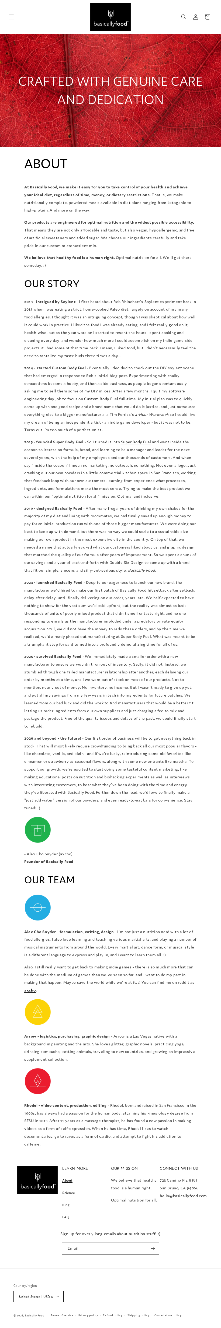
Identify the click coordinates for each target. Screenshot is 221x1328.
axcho (30, 990)
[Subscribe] (153, 1248)
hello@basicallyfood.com (183, 1195)
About (67, 1180)
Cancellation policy (167, 1315)
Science (68, 1192)
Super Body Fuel (136, 441)
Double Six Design (126, 562)
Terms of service (62, 1315)
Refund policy (112, 1315)
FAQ (66, 1217)
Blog (66, 1205)
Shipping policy (138, 1315)
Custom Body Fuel (101, 398)
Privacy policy (88, 1315)
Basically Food (35, 1315)
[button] (11, 17)
